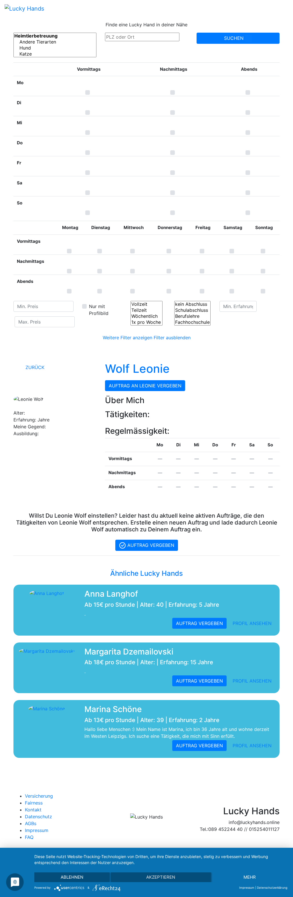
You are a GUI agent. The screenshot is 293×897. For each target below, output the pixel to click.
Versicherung (39, 796)
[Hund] (55, 48)
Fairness (34, 803)
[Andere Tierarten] (55, 42)
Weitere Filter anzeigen (127, 337)
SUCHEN (234, 38)
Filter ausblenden (172, 337)
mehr (249, 877)
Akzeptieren (160, 877)
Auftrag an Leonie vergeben (145, 386)
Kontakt (33, 810)
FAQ (29, 837)
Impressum (36, 830)
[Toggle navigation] (280, 8)
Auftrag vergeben (150, 545)
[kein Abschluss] (192, 304)
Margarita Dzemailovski (128, 652)
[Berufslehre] (192, 316)
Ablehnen (72, 877)
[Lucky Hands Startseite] (24, 8)
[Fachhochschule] (192, 322)
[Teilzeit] (146, 310)
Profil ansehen (252, 623)
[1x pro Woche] (146, 322)
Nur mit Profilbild (98, 309)
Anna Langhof (111, 594)
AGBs (30, 823)
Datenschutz (38, 816)
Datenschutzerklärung (272, 887)
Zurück (34, 367)
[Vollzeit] (146, 304)
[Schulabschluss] (192, 310)
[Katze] (55, 54)
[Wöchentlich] (146, 316)
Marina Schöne (113, 709)
